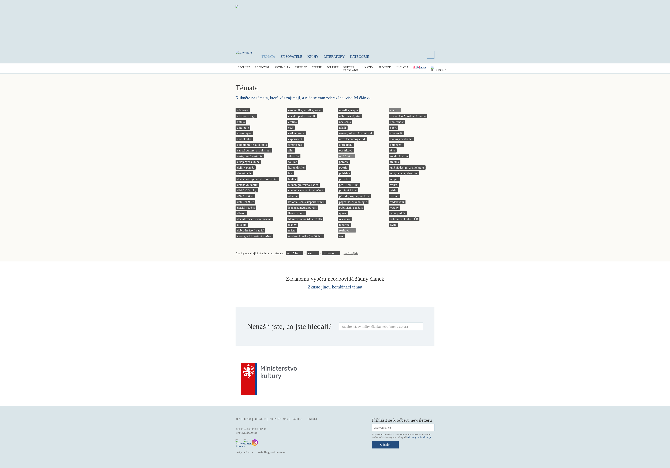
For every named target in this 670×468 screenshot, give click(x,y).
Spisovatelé (291, 56)
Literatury (334, 56)
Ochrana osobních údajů (251, 429)
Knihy (312, 56)
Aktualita (282, 67)
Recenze (244, 67)
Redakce (260, 419)
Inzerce (297, 419)
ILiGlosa (402, 67)
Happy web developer (275, 452)
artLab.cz (248, 452)
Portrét (333, 67)
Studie (317, 67)
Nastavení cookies (247, 433)
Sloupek (385, 67)
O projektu (243, 419)
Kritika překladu (350, 69)
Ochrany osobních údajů (419, 437)
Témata (268, 56)
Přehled (301, 67)
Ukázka (368, 67)
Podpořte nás (279, 419)
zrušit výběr (351, 253)
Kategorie (359, 56)
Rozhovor (262, 67)
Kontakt (311, 419)
